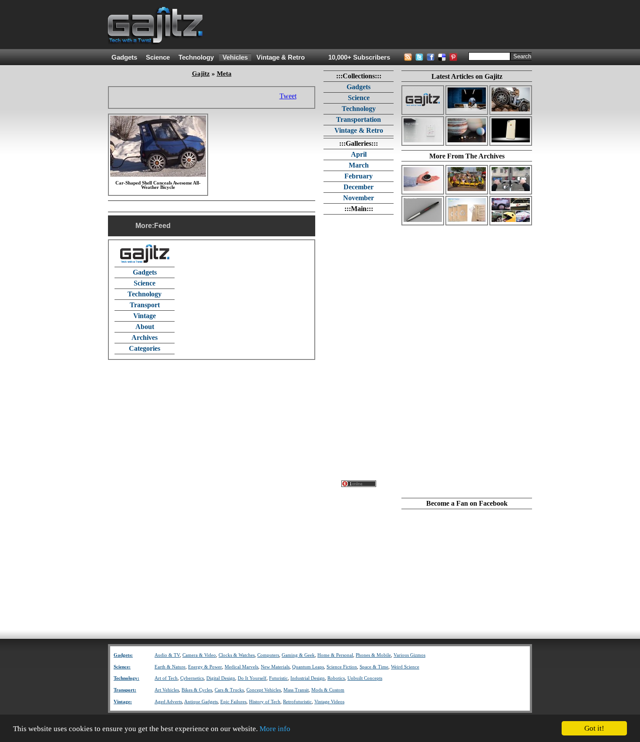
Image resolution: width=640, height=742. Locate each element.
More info (274, 729)
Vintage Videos (329, 701)
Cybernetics (192, 678)
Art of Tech (166, 678)
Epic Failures (233, 701)
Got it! (594, 728)
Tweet (288, 96)
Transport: (125, 690)
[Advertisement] (373, 24)
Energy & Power (205, 667)
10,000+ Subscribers (359, 57)
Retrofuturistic (297, 701)
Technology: (126, 678)
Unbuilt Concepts (364, 678)
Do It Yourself (252, 678)
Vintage (144, 315)
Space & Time (374, 667)
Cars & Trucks (229, 690)
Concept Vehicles (263, 690)
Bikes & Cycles (197, 690)
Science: (122, 667)
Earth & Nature (170, 667)
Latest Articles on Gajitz (466, 76)
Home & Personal (335, 655)
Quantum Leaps (308, 667)
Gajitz (201, 73)
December (359, 187)
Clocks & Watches (237, 655)
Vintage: (123, 701)
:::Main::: (358, 208)
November (358, 197)
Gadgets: (123, 655)
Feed (162, 225)
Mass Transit (296, 690)
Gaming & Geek (298, 655)
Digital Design (220, 678)
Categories (144, 348)
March (359, 165)
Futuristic (278, 678)
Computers (268, 655)
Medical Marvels (241, 667)
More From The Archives (467, 156)
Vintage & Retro (280, 57)
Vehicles (235, 57)
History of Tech (264, 701)
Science (158, 57)
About (144, 326)
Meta (224, 73)
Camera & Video (199, 655)
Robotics (336, 678)
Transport (145, 305)
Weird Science (405, 667)
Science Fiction (342, 667)
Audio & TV (167, 655)
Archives (144, 337)
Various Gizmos (409, 655)
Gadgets (124, 57)
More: (144, 225)
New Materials (275, 667)
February (358, 176)
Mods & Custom (327, 690)
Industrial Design (307, 678)
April (359, 154)
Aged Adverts (168, 701)
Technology (196, 57)
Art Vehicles (167, 690)
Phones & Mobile (373, 655)
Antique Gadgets (201, 701)
